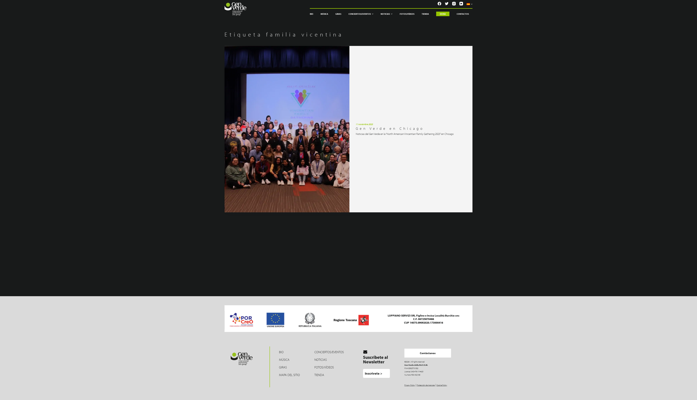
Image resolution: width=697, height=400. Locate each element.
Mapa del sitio (289, 375)
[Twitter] (447, 3)
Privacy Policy (409, 385)
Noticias (385, 14)
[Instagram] (454, 3)
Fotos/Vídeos (407, 14)
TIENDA (319, 375)
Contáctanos (428, 353)
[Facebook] (439, 3)
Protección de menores (426, 385)
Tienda (425, 14)
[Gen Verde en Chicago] (287, 129)
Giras (338, 14)
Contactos (463, 14)
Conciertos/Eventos (329, 352)
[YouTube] (461, 3)
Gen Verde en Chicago (390, 128)
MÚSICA (284, 360)
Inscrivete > (373, 373)
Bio (311, 14)
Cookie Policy (442, 385)
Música (324, 14)
